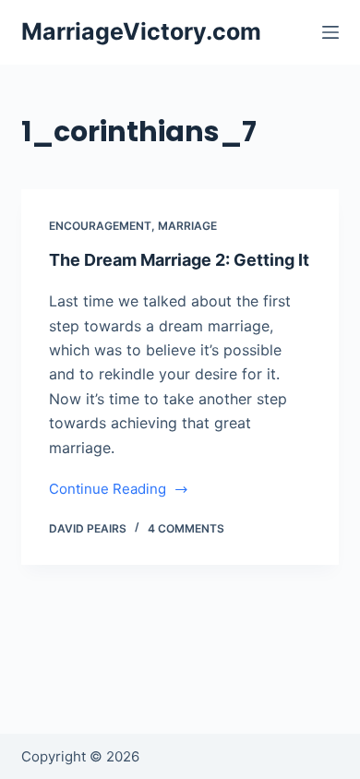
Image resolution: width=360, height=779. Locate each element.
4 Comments (186, 528)
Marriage (187, 226)
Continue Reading (107, 490)
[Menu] (330, 32)
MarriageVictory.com (141, 31)
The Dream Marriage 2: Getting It (179, 260)
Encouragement (100, 226)
